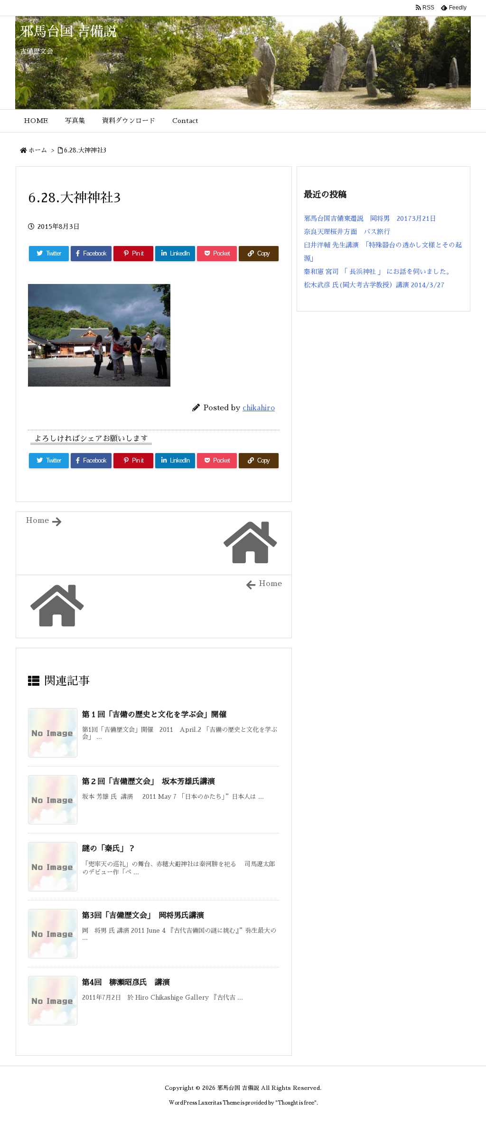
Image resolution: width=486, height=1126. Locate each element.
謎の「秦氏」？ (108, 848)
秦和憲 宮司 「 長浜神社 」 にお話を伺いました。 (378, 271)
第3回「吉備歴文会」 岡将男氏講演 (147, 915)
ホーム (37, 150)
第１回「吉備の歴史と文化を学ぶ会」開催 (154, 715)
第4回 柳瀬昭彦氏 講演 (126, 982)
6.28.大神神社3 (85, 150)
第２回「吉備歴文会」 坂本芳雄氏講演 (152, 781)
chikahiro (259, 407)
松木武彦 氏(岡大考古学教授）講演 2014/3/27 (374, 285)
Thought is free (296, 1103)
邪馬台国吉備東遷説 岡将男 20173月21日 (370, 218)
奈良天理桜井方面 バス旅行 (347, 231)
